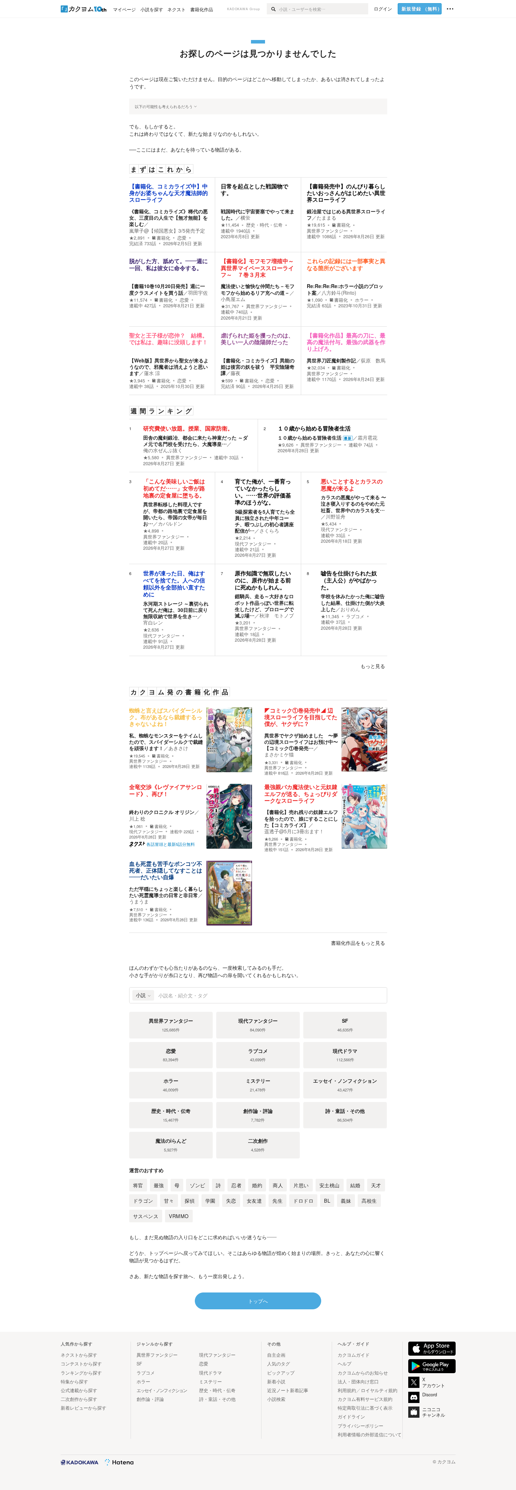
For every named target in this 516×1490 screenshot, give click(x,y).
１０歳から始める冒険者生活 (314, 429)
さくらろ (269, 530)
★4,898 (151, 531)
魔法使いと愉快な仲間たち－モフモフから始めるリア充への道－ (258, 289)
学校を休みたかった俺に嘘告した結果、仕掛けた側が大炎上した (353, 602)
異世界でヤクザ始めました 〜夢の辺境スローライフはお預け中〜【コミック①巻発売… (301, 741)
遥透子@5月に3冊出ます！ (294, 831)
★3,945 (137, 380)
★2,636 (151, 630)
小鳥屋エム (233, 298)
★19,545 (137, 756)
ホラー (362, 300)
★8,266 (271, 839)
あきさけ (178, 747)
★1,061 (136, 826)
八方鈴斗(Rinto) (339, 292)
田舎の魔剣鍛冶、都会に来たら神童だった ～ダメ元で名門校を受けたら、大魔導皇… (195, 440)
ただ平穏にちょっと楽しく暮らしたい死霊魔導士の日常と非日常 (166, 891)
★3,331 (271, 762)
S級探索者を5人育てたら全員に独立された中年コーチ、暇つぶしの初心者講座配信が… (265, 521)
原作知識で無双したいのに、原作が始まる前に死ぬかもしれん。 (263, 580)
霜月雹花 (367, 437)
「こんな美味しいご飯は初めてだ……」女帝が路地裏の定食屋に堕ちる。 (174, 489)
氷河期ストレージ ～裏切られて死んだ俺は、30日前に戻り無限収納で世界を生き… (176, 610)
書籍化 (163, 238)
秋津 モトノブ (276, 615)
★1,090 (315, 300)
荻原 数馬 (373, 360)
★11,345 (330, 616)
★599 (227, 380)
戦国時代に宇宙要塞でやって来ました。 (258, 214)
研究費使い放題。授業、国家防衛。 (188, 429)
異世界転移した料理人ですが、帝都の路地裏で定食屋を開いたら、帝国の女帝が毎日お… (175, 514)
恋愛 (181, 238)
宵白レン (153, 622)
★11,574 (138, 300)
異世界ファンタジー (327, 231)
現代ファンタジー (253, 544)
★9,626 (285, 445)
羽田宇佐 (198, 292)
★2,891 (137, 238)
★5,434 (329, 524)
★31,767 (230, 306)
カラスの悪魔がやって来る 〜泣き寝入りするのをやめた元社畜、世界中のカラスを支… (353, 503)
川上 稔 (137, 818)
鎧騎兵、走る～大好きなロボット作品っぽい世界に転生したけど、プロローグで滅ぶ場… (264, 606)
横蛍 (245, 217)
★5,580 (151, 457)
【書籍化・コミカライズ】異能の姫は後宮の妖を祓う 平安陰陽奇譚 (258, 366)
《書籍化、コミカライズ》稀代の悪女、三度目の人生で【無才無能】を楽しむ (168, 217)
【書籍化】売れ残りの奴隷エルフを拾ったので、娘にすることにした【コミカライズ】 (301, 818)
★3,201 (243, 623)
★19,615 (316, 225)
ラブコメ (355, 616)
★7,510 (136, 909)
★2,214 (243, 538)
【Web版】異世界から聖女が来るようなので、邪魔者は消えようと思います (169, 366)
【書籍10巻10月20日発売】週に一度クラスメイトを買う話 (167, 289)
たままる (326, 217)
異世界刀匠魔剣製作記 (331, 360)
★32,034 (316, 367)
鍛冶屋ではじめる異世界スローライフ (346, 214)
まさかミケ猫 (279, 754)
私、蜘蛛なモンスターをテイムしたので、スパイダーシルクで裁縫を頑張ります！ (166, 741)
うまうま (139, 901)
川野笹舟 (335, 516)
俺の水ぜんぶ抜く (163, 450)
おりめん (350, 609)
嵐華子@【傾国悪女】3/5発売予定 (167, 230)
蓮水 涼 (152, 372)
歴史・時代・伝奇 (264, 225)
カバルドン (170, 523)
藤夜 (235, 372)
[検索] (273, 8)
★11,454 (230, 225)
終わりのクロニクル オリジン (161, 811)
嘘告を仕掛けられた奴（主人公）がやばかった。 (349, 580)
